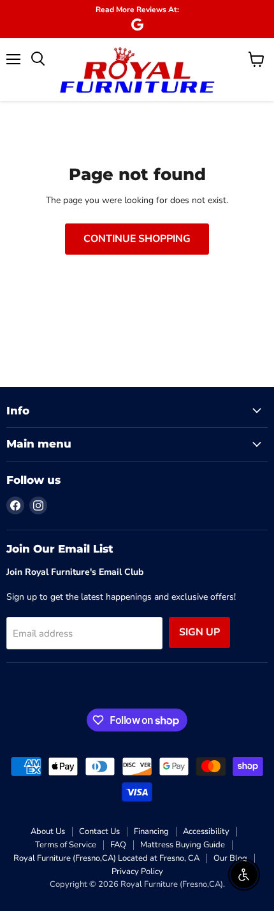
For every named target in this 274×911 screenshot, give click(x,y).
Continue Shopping (137, 239)
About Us (48, 831)
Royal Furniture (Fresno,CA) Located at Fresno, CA (106, 858)
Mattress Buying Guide (182, 845)
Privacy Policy (137, 871)
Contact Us (99, 831)
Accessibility (206, 831)
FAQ (118, 845)
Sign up (199, 632)
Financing (151, 831)
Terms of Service (65, 845)
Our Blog (230, 858)
